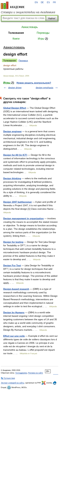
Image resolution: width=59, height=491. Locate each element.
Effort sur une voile (14, 336)
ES (48, 2)
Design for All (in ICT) (15, 155)
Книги (16, 38)
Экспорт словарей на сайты (12, 383)
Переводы (43, 32)
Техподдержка (21, 373)
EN (36, 2)
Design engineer (12, 131)
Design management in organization (23, 218)
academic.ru (12, 5)
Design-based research (16, 289)
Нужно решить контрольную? (34, 82)
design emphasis (44, 87)
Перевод (23, 60)
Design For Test (12, 265)
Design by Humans (13, 312)
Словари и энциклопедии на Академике (28, 12)
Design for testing (13, 242)
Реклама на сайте (35, 373)
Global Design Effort (14, 108)
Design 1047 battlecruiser (17, 202)
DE (42, 2)
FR (54, 2)
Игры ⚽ (43, 38)
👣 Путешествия (8, 378)
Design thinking (12, 178)
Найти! (51, 18)
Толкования (16, 32)
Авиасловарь (29, 27)
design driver (15, 87)
